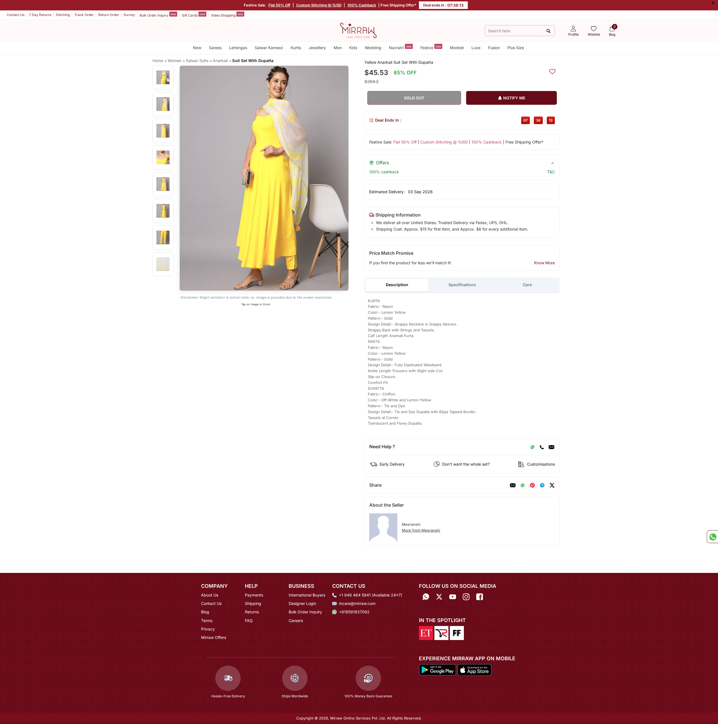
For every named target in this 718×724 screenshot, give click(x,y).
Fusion (494, 47)
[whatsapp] (522, 485)
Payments (254, 595)
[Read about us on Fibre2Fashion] (457, 632)
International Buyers (307, 595)
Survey (129, 15)
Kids (353, 47)
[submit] (548, 31)
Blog (205, 611)
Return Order (108, 15)
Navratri (400, 47)
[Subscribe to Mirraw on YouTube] (452, 597)
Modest (457, 47)
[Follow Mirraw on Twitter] (439, 597)
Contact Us (15, 15)
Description (397, 284)
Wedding (373, 47)
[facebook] (542, 485)
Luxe (475, 47)
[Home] (358, 30)
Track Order (84, 15)
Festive (430, 47)
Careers (296, 620)
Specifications (462, 284)
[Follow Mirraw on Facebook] (479, 597)
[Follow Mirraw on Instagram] (466, 597)
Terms (206, 620)
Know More (544, 262)
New (197, 47)
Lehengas (238, 47)
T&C (551, 171)
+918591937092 (354, 611)
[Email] (551, 446)
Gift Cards (193, 14)
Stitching (63, 15)
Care (527, 284)
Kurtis (296, 47)
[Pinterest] (532, 485)
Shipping (253, 603)
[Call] (541, 446)
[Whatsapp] (426, 597)
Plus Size (515, 47)
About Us (209, 595)
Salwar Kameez (269, 47)
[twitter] (552, 485)
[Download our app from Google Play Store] (437, 669)
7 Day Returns (40, 15)
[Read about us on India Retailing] (441, 632)
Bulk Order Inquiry (158, 14)
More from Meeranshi (421, 530)
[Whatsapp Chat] (712, 536)
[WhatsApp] (532, 446)
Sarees (215, 47)
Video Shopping (227, 14)
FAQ (249, 620)
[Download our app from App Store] (474, 669)
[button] (163, 77)
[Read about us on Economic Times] (426, 632)
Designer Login (302, 603)
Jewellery (317, 47)
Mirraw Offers (213, 637)
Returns (252, 611)
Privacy (208, 629)
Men (338, 47)
